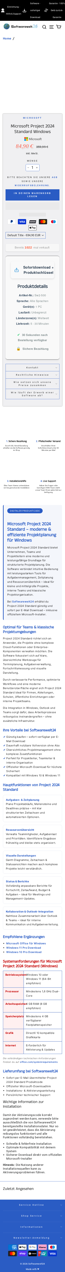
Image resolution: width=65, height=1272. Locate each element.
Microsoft (32, 118)
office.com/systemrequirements (39, 1062)
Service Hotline (31, 1205)
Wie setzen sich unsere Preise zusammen (32, 383)
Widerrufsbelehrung (32, 185)
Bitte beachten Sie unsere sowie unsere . (32, 181)
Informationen (31, 1227)
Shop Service (31, 1216)
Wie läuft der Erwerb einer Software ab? (32, 394)
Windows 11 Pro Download (23, 947)
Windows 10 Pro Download (24, 952)
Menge (32, 160)
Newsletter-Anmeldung (32, 1237)
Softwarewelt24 (23, 601)
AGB (55, 177)
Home (7, 38)
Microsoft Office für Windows (26, 943)
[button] (32, 206)
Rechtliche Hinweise (32, 375)
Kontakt (32, 367)
